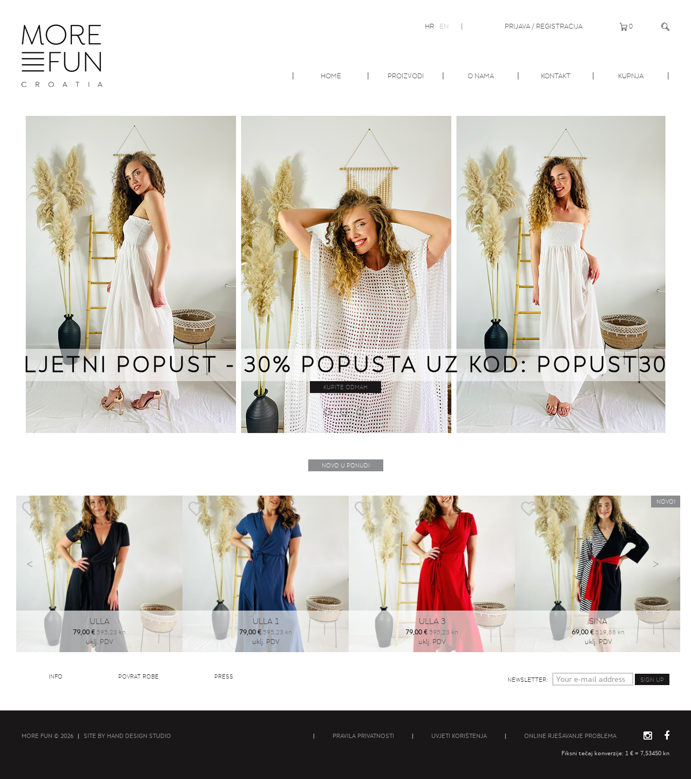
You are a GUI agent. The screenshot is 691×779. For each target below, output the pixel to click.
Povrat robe (138, 676)
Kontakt (556, 76)
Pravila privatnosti (363, 736)
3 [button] (361, 413)
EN (444, 26)
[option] (345, 273)
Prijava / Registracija (543, 26)
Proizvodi (406, 76)
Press (223, 676)
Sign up (652, 679)
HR (429, 26)
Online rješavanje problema (570, 736)
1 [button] (329, 413)
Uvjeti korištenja (459, 736)
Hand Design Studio (139, 736)
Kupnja (630, 76)
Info (56, 676)
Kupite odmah (345, 387)
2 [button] (345, 413)
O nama (481, 76)
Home (331, 76)
